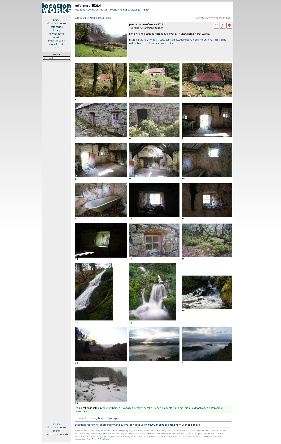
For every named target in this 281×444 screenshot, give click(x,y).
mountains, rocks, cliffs (213, 39)
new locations (57, 33)
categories (56, 26)
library (56, 30)
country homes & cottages (125, 9)
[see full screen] (216, 25)
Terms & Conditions (101, 439)
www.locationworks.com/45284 (213, 17)
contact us (57, 37)
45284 (146, 9)
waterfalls (167, 43)
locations (80, 9)
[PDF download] (223, 27)
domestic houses (98, 9)
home (56, 20)
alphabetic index (56, 23)
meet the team (56, 40)
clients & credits (56, 44)
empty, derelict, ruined (185, 39)
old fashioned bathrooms (144, 43)
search (57, 431)
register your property (56, 434)
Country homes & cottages (104, 418)
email (171, 424)
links (56, 47)
